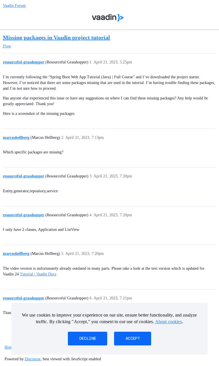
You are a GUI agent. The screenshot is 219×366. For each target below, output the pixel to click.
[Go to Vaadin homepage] (107, 17)
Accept (132, 339)
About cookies (168, 321)
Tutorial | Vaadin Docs (38, 274)
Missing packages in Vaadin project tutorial (56, 37)
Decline (87, 339)
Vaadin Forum (14, 5)
